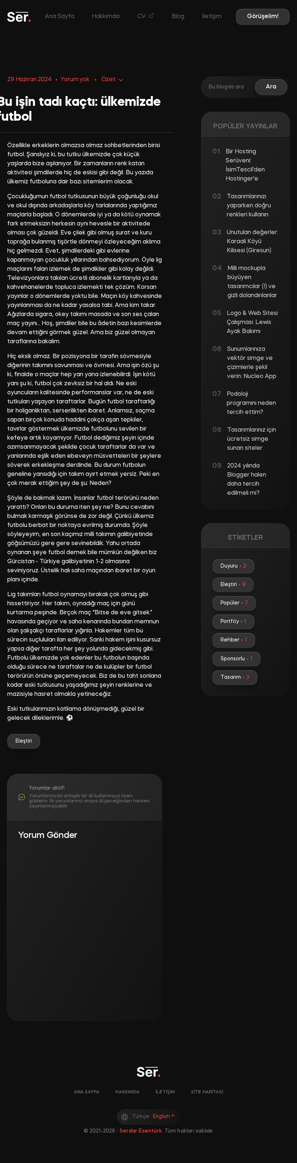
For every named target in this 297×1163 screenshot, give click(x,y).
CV (142, 17)
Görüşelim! (263, 17)
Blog (178, 17)
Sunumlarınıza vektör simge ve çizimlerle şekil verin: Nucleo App (251, 362)
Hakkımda (106, 17)
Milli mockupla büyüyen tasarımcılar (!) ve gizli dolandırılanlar (252, 282)
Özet (108, 80)
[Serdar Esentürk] (19, 17)
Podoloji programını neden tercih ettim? (251, 403)
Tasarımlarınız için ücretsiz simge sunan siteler (251, 439)
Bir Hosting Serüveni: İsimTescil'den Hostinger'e (245, 165)
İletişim (212, 17)
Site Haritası (207, 1092)
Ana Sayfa (59, 17)
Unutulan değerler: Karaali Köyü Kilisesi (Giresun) (252, 242)
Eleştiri (24, 741)
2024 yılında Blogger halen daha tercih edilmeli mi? (246, 479)
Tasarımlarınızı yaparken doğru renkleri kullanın (249, 206)
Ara (271, 87)
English (164, 1116)
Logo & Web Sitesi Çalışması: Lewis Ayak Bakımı (252, 323)
